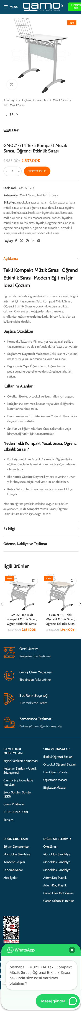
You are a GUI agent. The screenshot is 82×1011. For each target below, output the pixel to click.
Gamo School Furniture (58, 901)
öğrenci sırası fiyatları (17, 228)
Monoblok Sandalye (16, 854)
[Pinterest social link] (27, 241)
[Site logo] (43, 6)
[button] (34, 581)
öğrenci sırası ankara (60, 223)
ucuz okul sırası (21, 233)
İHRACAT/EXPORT (15, 812)
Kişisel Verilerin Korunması (20, 761)
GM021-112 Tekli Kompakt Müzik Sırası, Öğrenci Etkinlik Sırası (22, 619)
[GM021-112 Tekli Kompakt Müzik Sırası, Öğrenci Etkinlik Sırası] (21, 592)
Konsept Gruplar (14, 862)
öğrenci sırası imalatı (46, 228)
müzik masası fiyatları (57, 218)
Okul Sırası (50, 846)
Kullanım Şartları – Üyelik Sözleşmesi (19, 770)
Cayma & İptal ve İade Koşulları (18, 782)
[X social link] (21, 241)
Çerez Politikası (13, 804)
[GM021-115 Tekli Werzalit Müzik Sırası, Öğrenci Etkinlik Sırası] (60, 592)
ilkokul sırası (19, 213)
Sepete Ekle (37, 171)
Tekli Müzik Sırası (14, 105)
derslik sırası (56, 208)
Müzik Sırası (60, 100)
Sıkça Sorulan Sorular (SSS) (17, 794)
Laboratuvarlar (13, 870)
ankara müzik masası (51, 202)
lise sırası (66, 213)
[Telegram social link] (39, 241)
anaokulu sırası (26, 202)
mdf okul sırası (13, 218)
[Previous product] (6, 115)
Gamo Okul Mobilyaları (58, 893)
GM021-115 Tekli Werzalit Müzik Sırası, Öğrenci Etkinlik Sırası (60, 619)
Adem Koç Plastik (55, 878)
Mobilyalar (10, 878)
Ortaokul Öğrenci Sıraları (59, 764)
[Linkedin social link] (33, 241)
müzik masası (33, 218)
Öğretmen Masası (55, 780)
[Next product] (17, 115)
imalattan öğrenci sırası (43, 213)
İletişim (8, 820)
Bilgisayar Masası (54, 787)
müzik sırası (11, 223)
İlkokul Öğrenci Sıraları (57, 757)
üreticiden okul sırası (45, 233)
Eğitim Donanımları (35, 100)
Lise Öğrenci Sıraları (56, 772)
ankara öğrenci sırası (33, 208)
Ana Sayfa (10, 100)
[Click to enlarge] (12, 84)
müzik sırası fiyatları (33, 223)
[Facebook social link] (15, 241)
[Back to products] (11, 115)
